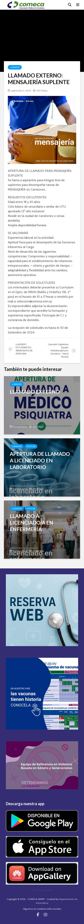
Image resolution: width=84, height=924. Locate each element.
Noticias (31, 446)
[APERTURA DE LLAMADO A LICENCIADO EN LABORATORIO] (42, 467)
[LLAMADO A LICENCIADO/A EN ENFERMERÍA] (42, 529)
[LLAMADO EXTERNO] (42, 405)
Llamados (15, 67)
